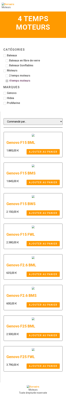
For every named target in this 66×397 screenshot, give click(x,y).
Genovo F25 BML (20, 326)
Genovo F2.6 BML (21, 265)
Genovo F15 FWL (20, 234)
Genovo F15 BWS (21, 204)
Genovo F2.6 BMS (21, 295)
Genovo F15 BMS (21, 173)
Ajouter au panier (43, 151)
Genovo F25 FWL (20, 357)
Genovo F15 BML (20, 142)
